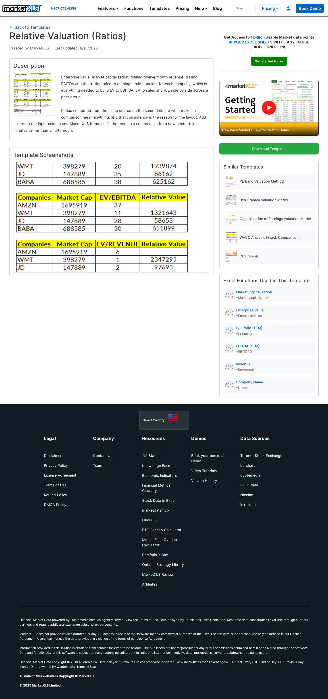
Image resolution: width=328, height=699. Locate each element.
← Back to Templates (29, 27)
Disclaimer (53, 455)
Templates (159, 8)
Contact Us (102, 455)
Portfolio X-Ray (155, 555)
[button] (108, 8)
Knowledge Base (156, 465)
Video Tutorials (204, 471)
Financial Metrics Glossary (156, 488)
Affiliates (149, 584)
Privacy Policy (56, 465)
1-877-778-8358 (63, 8)
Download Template (269, 149)
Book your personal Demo (207, 458)
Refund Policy (55, 495)
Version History (204, 480)
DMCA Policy (55, 504)
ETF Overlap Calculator (161, 530)
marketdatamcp (155, 510)
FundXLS (149, 520)
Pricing (182, 8)
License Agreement (60, 475)
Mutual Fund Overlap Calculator (159, 542)
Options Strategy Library (163, 564)
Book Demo (310, 8)
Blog (217, 8)
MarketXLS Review (158, 574)
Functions (133, 8)
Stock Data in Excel (158, 500)
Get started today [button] (269, 61)
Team (97, 465)
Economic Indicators (159, 475)
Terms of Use (55, 485)
